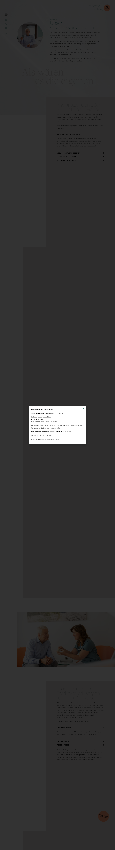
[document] (57, 425)
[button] (83, 409)
